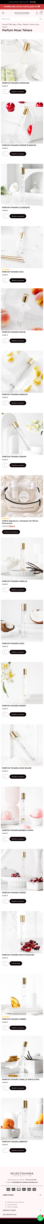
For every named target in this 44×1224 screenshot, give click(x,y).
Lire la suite (16, 963)
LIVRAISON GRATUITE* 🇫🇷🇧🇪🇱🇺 (22, 2)
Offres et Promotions (15, 1202)
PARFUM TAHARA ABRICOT (14, 1142)
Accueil (5, 24)
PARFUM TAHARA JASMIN (14, 457)
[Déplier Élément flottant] (40, 1218)
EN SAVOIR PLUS (9, 1215)
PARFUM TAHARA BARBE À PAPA (17, 830)
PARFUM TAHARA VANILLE (14, 581)
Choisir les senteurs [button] (11, 532)
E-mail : (22, 1182)
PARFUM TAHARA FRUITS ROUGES (18, 955)
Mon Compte (12, 1207)
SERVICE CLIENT (9, 1210)
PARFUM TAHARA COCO (13, 643)
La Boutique (12, 1205)
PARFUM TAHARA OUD (12, 272)
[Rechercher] (41, 19)
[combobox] (20, 19)
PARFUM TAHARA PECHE (14, 332)
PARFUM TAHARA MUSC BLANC (17, 768)
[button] (22, 1195)
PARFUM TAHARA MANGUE (15, 394)
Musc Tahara (23, 24)
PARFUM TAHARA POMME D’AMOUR (19, 145)
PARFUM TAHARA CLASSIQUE (16, 207)
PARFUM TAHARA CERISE (14, 893)
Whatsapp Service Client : (22, 1180)
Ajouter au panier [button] (18, 92)
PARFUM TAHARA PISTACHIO (15, 83)
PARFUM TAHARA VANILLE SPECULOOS (20, 1079)
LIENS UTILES (8, 1195)
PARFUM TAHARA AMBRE (14, 1019)
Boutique (13, 24)
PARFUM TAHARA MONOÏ (14, 706)
